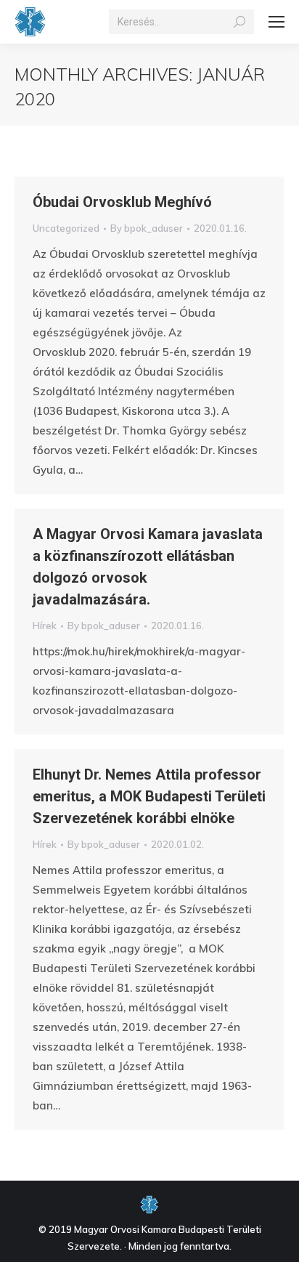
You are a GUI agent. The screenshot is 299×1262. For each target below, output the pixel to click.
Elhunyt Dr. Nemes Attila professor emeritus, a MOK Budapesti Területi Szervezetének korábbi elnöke (149, 796)
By (146, 228)
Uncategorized (66, 228)
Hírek (45, 625)
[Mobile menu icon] (276, 22)
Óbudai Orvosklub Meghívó (122, 202)
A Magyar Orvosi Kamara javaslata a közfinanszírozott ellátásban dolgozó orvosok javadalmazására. (148, 566)
